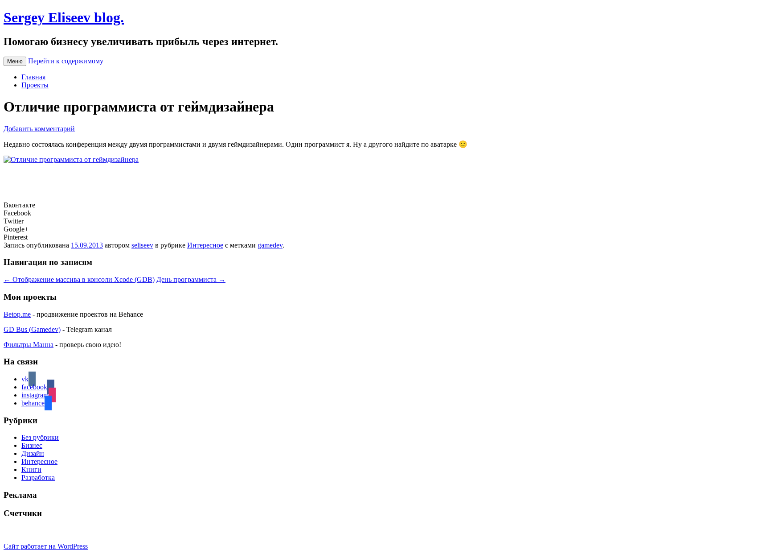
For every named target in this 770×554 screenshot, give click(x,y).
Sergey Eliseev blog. (64, 17)
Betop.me (17, 314)
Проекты (35, 85)
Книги (31, 469)
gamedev (270, 245)
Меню (15, 61)
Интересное (205, 245)
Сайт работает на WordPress (46, 546)
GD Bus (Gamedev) (32, 329)
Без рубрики (40, 437)
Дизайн (32, 453)
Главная (33, 77)
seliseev (142, 245)
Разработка (38, 477)
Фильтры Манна (28, 344)
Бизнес (31, 445)
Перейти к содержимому (65, 61)
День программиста (190, 279)
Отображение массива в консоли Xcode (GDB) (79, 279)
